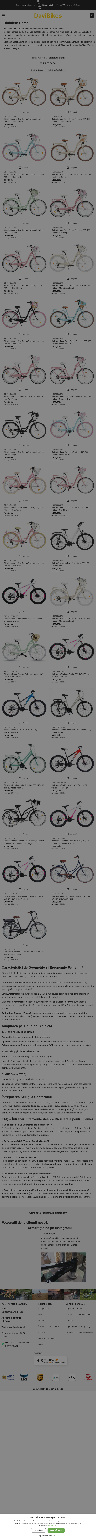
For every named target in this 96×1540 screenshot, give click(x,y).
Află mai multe (52, 1525)
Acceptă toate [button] (56, 1530)
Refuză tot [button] (38, 1530)
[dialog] (48, 1527)
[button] (48, 1535)
